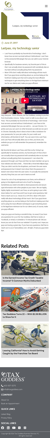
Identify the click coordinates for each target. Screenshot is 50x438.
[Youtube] (13, 427)
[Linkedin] (8, 427)
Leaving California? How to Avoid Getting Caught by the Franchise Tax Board (23, 352)
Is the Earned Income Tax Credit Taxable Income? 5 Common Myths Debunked (23, 279)
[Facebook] (2, 427)
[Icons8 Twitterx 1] (19, 427)
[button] (46, 6)
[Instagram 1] (24, 427)
